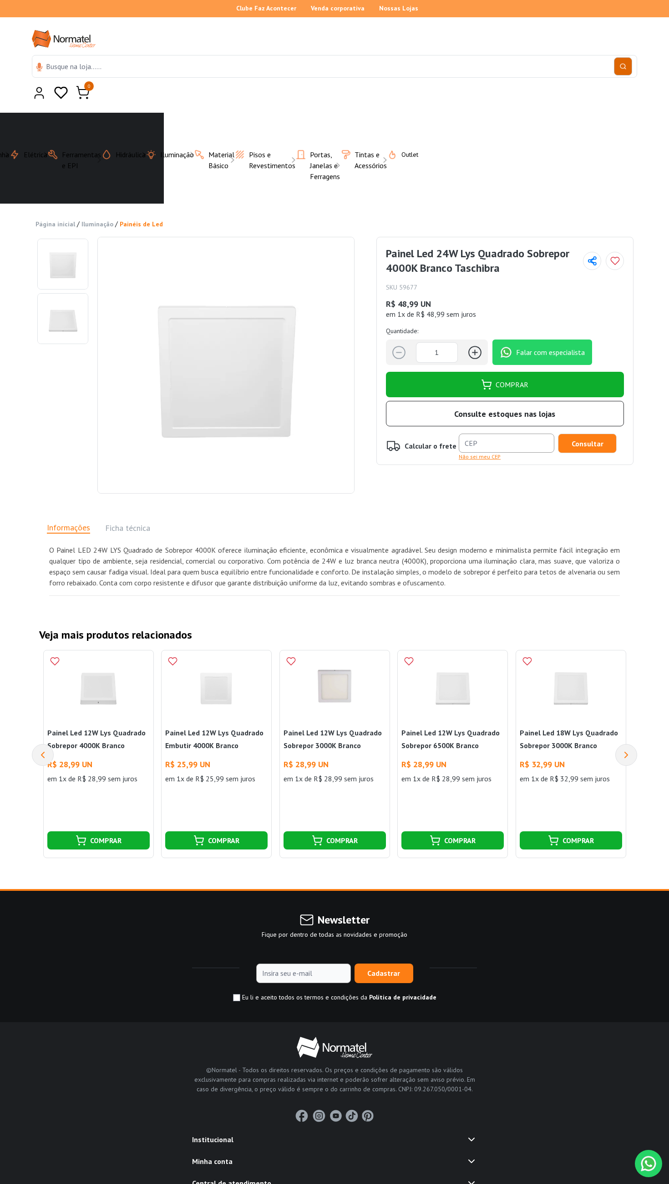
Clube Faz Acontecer (266, 8)
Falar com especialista (550, 330)
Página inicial (55, 202)
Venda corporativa (338, 8)
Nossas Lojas (398, 8)
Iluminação (97, 202)
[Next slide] (626, 733)
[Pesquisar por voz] (39, 68)
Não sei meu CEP (480, 434)
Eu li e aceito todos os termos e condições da (338, 975)
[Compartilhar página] (592, 239)
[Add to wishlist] (615, 239)
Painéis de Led (141, 202)
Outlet (404, 132)
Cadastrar (383, 950)
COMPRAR (512, 362)
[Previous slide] (43, 733)
